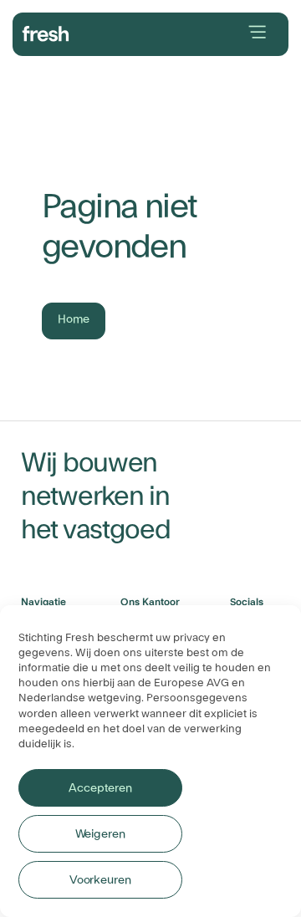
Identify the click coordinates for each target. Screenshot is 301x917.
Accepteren (100, 788)
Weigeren (100, 834)
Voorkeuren (100, 880)
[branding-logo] (46, 32)
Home (73, 319)
